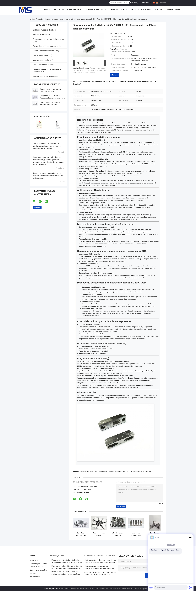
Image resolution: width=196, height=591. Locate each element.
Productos (59, 9)
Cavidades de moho (40, 55)
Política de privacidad (51, 589)
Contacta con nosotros (140, 9)
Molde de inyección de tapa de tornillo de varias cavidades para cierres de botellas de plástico (66, 561)
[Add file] (151, 587)
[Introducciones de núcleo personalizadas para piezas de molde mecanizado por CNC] (118, 523)
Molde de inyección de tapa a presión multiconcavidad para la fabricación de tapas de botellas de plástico (65, 573)
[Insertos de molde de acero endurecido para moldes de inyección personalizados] (155, 523)
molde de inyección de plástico (45, 30)
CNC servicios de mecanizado (140, 471)
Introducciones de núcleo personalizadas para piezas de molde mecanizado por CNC (118, 534)
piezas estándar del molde (43, 76)
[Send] (190, 587)
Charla (113, 75)
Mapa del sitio (35, 576)
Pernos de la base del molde (44, 65)
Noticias (158, 9)
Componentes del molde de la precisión (59, 19)
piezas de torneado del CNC (119, 471)
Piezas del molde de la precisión (45, 46)
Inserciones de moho (41, 60)
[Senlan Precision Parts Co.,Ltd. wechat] (47, 201)
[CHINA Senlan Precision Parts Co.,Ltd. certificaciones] (39, 124)
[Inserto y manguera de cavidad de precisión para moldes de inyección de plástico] (81, 523)
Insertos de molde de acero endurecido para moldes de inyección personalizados (154, 534)
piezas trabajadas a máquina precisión (94, 471)
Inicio (32, 19)
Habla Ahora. (146, 3)
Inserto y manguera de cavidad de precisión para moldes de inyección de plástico (80, 534)
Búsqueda (133, 3)
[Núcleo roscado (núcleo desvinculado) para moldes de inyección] (99, 523)
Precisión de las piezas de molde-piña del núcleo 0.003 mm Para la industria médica (101, 573)
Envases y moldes (40, 34)
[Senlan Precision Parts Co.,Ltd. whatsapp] (41, 201)
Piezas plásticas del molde (43, 51)
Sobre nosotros (74, 9)
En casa (47, 9)
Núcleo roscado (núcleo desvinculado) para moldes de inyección (99, 534)
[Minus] (190, 537)
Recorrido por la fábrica (95, 9)
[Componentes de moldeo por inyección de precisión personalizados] (35, 90)
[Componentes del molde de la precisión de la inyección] (35, 103)
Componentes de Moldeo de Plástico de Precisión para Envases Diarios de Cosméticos (52, 98)
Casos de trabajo (173, 9)
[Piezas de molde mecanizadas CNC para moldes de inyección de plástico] (136, 523)
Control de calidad (118, 9)
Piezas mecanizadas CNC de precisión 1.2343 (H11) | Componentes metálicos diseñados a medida (89, 70)
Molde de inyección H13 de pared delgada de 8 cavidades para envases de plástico (66, 567)
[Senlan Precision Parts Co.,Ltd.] (24, 10)
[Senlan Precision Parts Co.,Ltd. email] (35, 201)
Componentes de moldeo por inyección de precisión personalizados (50, 91)
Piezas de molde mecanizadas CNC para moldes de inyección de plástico (136, 534)
